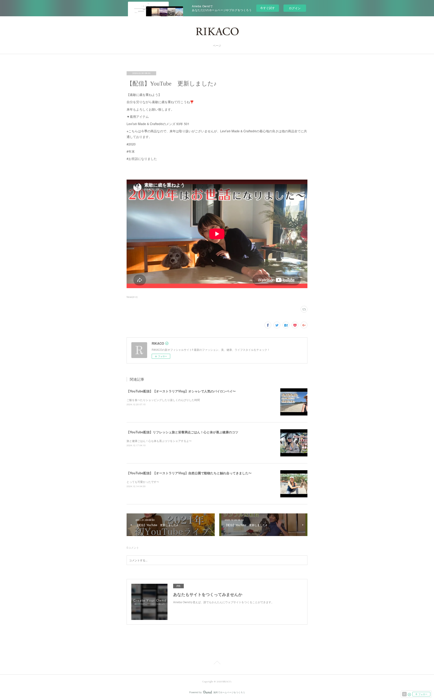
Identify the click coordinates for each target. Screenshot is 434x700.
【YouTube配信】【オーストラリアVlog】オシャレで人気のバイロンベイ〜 (181, 391)
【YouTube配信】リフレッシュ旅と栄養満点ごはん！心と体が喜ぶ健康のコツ (182, 432)
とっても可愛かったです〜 (143, 482)
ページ (217, 45)
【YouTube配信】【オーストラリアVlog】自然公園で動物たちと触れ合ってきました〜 (189, 473)
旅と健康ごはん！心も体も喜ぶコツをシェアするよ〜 (159, 441)
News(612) (132, 297)
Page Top (217, 663)
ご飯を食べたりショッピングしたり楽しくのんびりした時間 (163, 400)
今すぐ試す (267, 8)
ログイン (295, 8)
